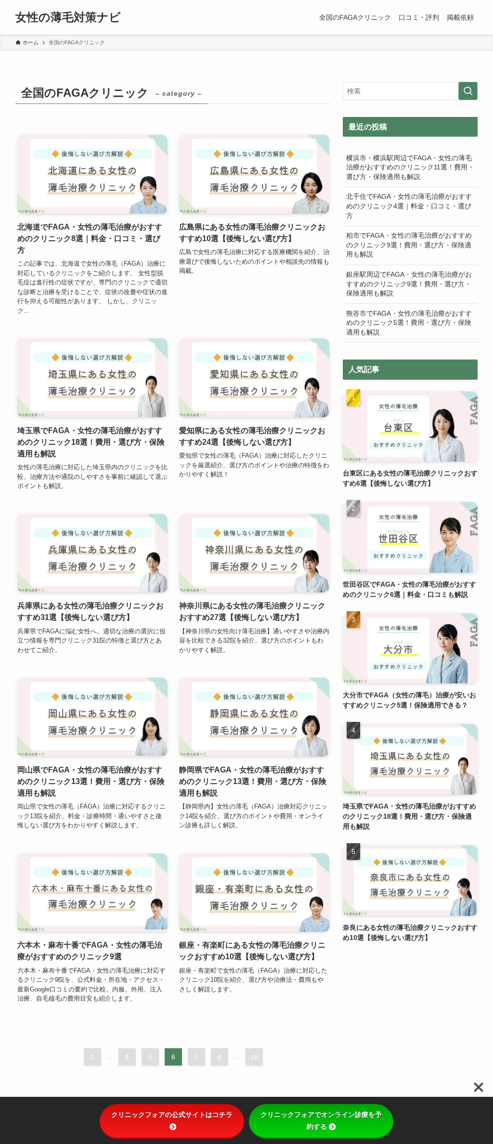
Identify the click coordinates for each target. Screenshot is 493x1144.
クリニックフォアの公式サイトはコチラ (172, 1114)
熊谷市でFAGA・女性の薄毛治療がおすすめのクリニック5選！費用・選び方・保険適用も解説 (409, 322)
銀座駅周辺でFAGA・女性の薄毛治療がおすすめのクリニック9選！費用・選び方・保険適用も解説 (409, 283)
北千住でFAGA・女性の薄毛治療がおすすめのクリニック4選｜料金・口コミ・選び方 (409, 206)
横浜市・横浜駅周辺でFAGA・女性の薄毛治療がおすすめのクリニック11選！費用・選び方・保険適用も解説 (410, 167)
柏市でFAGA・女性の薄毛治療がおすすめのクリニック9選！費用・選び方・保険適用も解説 (409, 244)
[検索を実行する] (468, 91)
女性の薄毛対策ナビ (68, 17)
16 (254, 1057)
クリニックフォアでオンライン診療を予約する (321, 1120)
